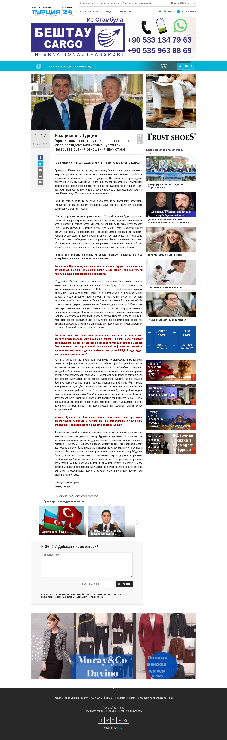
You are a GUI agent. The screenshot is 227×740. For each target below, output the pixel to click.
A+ (139, 136)
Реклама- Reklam (125, 698)
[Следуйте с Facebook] (101, 720)
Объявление (100, 3)
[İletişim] (186, 66)
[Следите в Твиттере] (107, 720)
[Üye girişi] (180, 66)
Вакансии (114, 3)
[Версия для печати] (40, 176)
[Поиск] (192, 66)
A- (139, 141)
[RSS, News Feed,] (114, 720)
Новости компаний (142, 3)
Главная (58, 698)
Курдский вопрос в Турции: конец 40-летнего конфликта (83, 66)
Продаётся (84, 3)
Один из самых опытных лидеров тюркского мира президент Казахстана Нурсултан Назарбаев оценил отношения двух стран (92, 145)
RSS (171, 698)
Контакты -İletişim (101, 698)
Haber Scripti (111, 727)
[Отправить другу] (40, 170)
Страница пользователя (152, 698)
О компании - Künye (76, 698)
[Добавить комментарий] (40, 182)
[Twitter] (40, 163)
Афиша (126, 3)
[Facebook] (40, 157)
